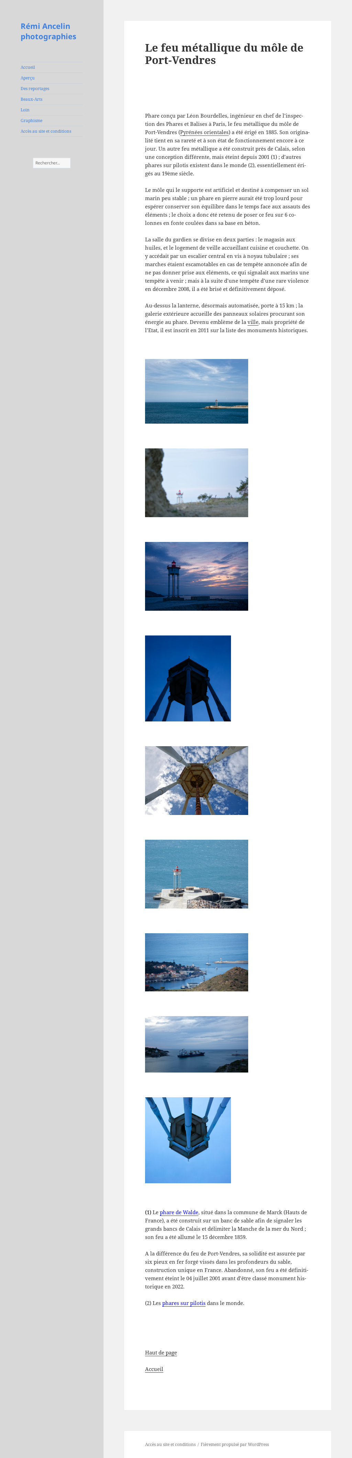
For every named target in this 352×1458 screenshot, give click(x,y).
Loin (25, 110)
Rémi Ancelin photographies (48, 31)
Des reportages (35, 88)
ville (253, 321)
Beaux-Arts (31, 99)
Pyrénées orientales (204, 132)
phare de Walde (179, 1212)
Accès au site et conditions (46, 131)
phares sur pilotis (184, 1302)
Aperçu (28, 78)
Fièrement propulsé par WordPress (235, 1444)
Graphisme (31, 120)
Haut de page (161, 1352)
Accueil (28, 67)
